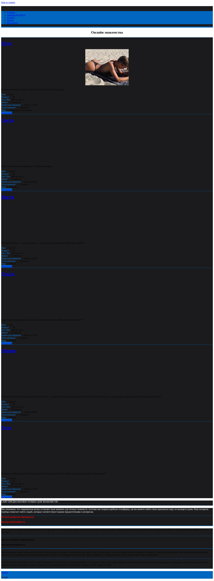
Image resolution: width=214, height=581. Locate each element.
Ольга (7, 273)
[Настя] (107, 238)
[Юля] (107, 84)
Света (7, 120)
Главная (11, 12)
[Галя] (107, 468)
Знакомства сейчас (16, 15)
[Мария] (107, 391)
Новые (10, 20)
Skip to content (8, 2)
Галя (6, 427)
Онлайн (11, 17)
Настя (7, 196)
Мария (8, 350)
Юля (6, 43)
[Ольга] (107, 315)
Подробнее (6, 113)
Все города (12, 23)
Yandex (4, 572)
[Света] (107, 161)
